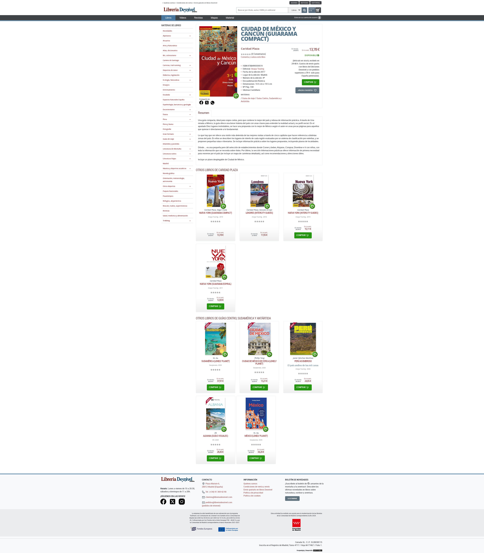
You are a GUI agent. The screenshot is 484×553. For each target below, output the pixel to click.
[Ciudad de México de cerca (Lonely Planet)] (259, 339)
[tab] (203, 113)
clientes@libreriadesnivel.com (218, 497)
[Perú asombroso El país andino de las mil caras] (303, 339)
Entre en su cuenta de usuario (306, 17)
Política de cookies (252, 495)
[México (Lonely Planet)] (256, 414)
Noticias (304, 3)
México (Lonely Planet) (256, 436)
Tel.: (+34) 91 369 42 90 (215, 491)
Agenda (294, 3)
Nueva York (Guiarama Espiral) (215, 284)
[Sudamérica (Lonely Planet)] (215, 339)
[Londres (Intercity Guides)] (259, 191)
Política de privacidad (253, 492)
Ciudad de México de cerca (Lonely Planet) (259, 362)
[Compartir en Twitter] (207, 102)
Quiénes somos (169, 3)
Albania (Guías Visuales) (215, 436)
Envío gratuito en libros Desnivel (205, 3)
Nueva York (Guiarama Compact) (215, 213)
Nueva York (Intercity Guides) (303, 213)
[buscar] (304, 10)
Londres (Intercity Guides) (259, 213)
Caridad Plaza (250, 49)
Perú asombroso (303, 361)
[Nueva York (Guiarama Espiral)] (215, 261)
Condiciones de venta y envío (257, 486)
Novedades (167, 31)
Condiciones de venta (184, 3)
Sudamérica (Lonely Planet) (215, 361)
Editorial (316, 3)
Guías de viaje (248, 98)
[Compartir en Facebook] (201, 102)
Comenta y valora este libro (253, 57)
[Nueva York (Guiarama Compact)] (215, 191)
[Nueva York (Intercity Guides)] (303, 191)
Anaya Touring (257, 68)
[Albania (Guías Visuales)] (215, 414)
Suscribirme (292, 498)
